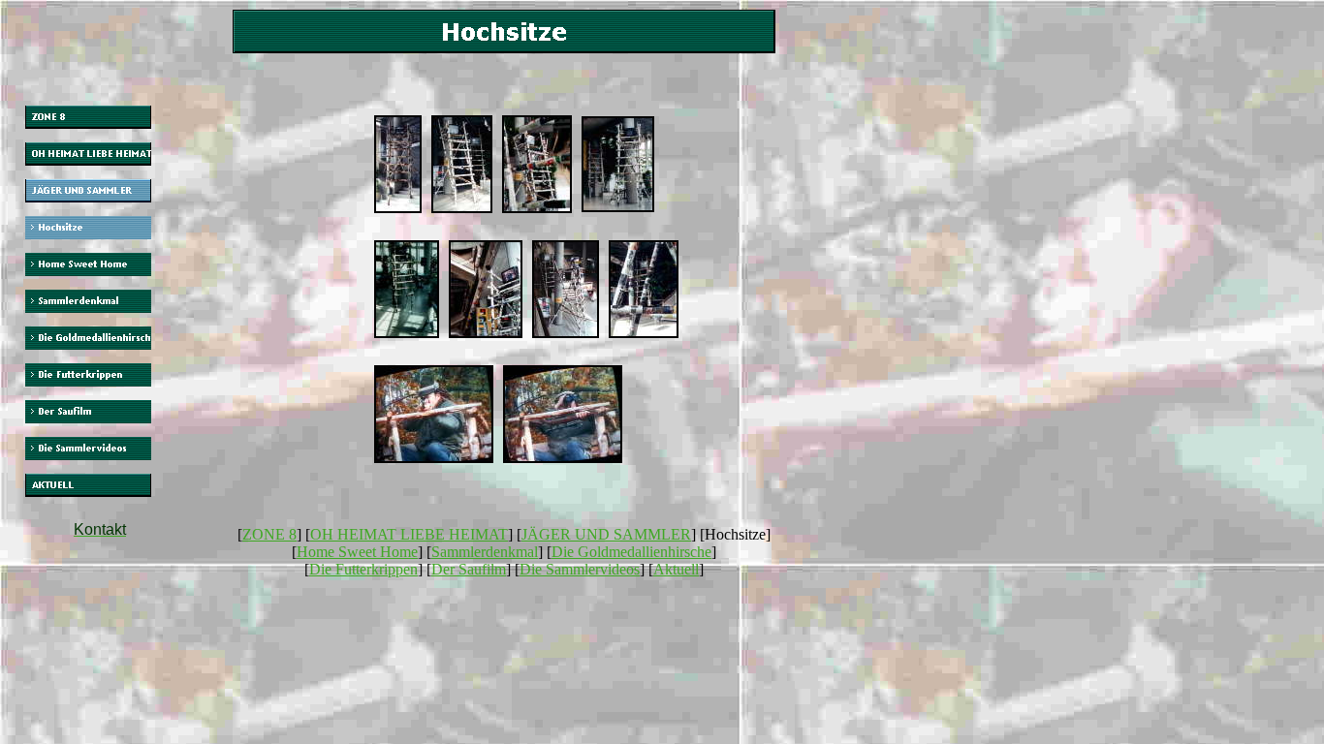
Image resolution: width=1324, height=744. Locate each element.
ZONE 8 (269, 534)
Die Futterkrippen (363, 569)
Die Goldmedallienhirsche (631, 551)
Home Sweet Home (357, 551)
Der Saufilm (468, 569)
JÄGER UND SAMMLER (606, 534)
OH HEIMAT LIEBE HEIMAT (409, 534)
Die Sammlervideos (580, 569)
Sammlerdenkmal (484, 551)
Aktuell (676, 569)
